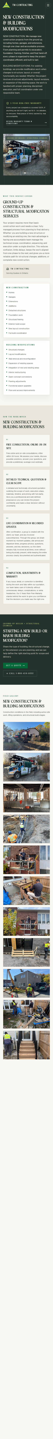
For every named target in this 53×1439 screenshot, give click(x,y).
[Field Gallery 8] (26, 952)
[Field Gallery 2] (26, 767)
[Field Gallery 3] (26, 798)
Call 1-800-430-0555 (21, 673)
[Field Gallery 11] (26, 1045)
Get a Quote (13, 665)
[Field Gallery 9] (26, 983)
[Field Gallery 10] (26, 1014)
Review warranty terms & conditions (19, 122)
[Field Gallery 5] (26, 859)
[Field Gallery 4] (26, 829)
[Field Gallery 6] (26, 890)
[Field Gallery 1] (26, 736)
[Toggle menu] (48, 5)
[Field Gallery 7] (26, 921)
